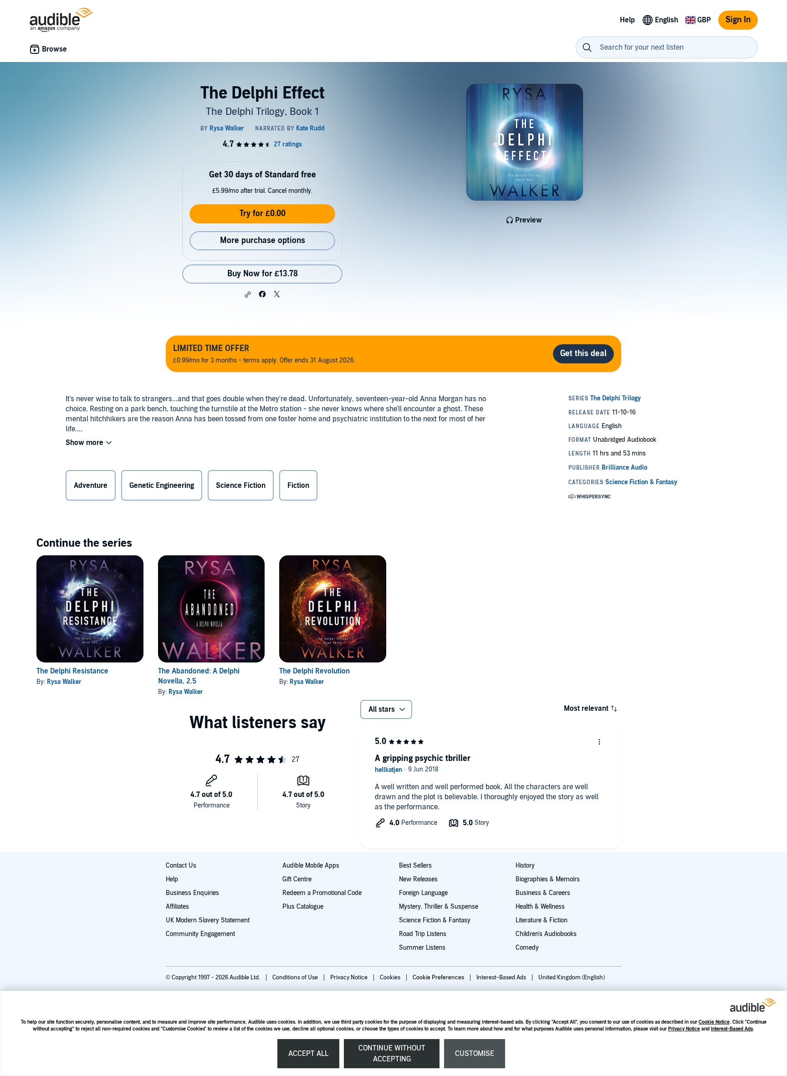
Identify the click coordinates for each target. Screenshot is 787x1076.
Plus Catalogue (302, 906)
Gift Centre (297, 879)
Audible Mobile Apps (310, 865)
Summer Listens (422, 948)
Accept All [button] (308, 1053)
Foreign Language (423, 893)
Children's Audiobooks (546, 934)
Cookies (391, 977)
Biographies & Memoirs (548, 879)
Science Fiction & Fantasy (434, 920)
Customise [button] (474, 1053)
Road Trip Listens (422, 934)
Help (172, 879)
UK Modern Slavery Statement (208, 920)
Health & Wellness (540, 906)
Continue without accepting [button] (391, 1054)
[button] (247, 294)
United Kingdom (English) (571, 977)
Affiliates (177, 906)
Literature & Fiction (541, 920)
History (525, 865)
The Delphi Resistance (72, 671)
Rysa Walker (64, 682)
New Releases (418, 879)
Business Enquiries (192, 893)
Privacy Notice (684, 1029)
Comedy (527, 948)
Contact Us (181, 865)
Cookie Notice (714, 1022)
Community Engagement (200, 934)
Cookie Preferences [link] (438, 977)
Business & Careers (543, 893)
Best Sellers (415, 865)
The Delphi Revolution (314, 671)
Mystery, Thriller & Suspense (438, 906)
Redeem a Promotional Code (322, 893)
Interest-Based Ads (732, 1029)
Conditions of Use (295, 977)
